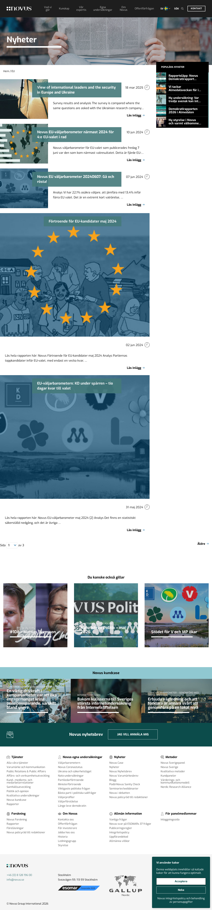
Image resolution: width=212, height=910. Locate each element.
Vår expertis (81, 8)
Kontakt (196, 8)
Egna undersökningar (102, 8)
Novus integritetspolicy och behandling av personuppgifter (181, 900)
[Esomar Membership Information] (79, 890)
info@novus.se (15, 879)
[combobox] (12, 545)
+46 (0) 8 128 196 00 (19, 875)
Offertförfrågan (144, 8)
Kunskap (64, 8)
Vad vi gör (48, 8)
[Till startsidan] (19, 9)
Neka (181, 890)
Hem (6, 71)
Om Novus (123, 8)
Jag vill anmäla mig (133, 734)
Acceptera (181, 881)
